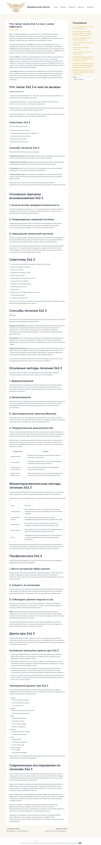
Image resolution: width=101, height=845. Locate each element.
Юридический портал (38, 7)
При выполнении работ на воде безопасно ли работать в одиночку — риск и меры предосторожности (83, 33)
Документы (81, 7)
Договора (63, 7)
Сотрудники (71, 7)
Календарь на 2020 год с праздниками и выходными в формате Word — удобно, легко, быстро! (84, 72)
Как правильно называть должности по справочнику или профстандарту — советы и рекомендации (84, 58)
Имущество (90, 7)
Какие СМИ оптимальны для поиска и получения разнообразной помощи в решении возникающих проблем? (83, 65)
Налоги (56, 7)
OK (80, 843)
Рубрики (75, 77)
